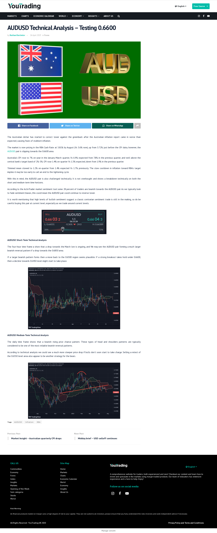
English (181, 6)
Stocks (13, 495)
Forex (46, 35)
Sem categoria (16, 492)
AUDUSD (11, 151)
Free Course (200, 6)
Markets (12, 16)
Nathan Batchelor (17, 35)
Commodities (16, 469)
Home (63, 469)
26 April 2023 (35, 35)
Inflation (29, 422)
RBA (38, 422)
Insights (92, 16)
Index (12, 479)
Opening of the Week (19, 489)
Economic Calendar (44, 16)
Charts (25, 16)
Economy (77, 16)
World (62, 16)
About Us (108, 16)
